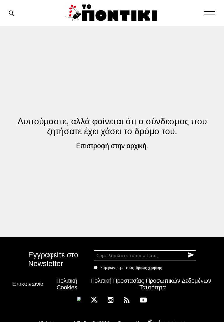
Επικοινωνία (28, 284)
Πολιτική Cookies (66, 284)
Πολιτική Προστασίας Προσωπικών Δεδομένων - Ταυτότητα (150, 284)
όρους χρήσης (149, 268)
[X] (94, 299)
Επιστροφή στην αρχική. (112, 146)
